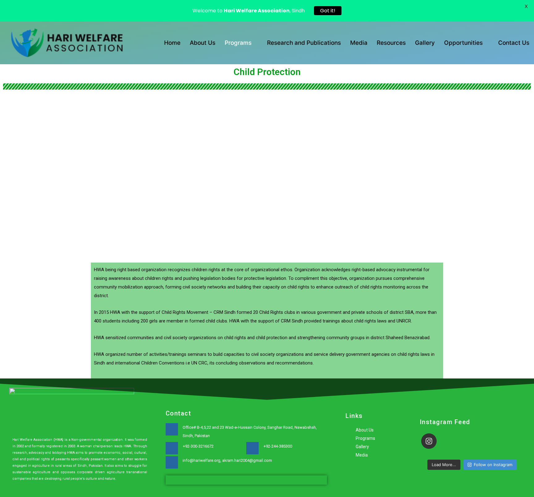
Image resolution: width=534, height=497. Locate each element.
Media (358, 42)
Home (172, 42)
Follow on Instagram (493, 464)
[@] (438, 441)
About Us (202, 42)
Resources (391, 42)
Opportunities (463, 42)
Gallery (425, 42)
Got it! (327, 10)
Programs (238, 42)
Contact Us (513, 42)
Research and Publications (304, 42)
